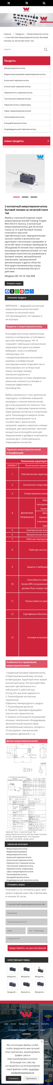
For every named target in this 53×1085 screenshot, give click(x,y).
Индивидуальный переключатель (20, 129)
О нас (13, 1023)
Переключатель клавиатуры (17, 105)
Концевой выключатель (15, 123)
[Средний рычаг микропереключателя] (13, 984)
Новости (34, 1023)
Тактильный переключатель (17, 98)
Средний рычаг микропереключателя (13, 992)
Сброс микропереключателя (17, 111)
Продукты (19, 34)
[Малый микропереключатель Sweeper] (26, 984)
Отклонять (13, 1078)
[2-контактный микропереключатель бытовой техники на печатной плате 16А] (25, 173)
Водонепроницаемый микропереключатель (25, 74)
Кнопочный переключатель (17, 86)
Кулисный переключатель (16, 80)
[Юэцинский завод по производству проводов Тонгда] (26, 9)
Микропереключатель (37, 34)
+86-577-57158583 (29, 1039)
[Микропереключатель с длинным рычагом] (26, 969)
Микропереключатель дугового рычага (40, 976)
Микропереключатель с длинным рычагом (27, 976)
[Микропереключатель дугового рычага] (40, 969)
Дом (6, 1023)
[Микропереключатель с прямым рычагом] (40, 984)
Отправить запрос (14, 283)
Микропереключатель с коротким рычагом (13, 976)
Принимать (31, 1078)
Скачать (45, 1023)
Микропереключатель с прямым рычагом (40, 992)
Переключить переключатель (18, 92)
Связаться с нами (36, 1030)
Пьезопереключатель (14, 117)
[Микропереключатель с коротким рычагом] (13, 969)
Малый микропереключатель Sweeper (27, 992)
